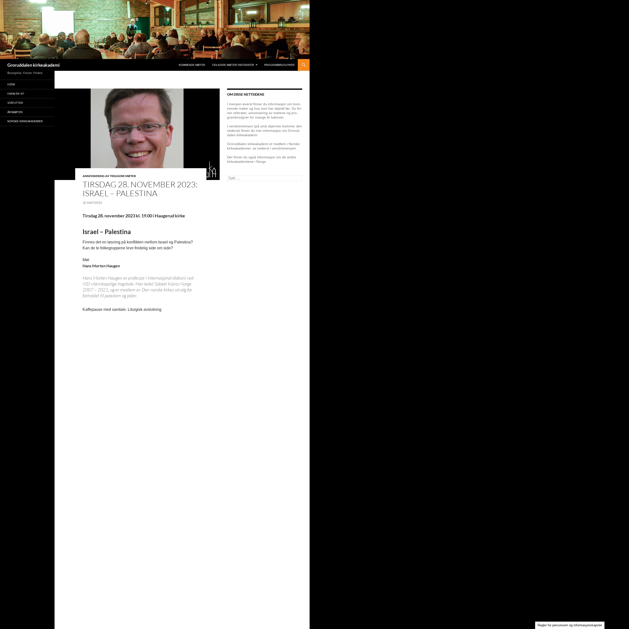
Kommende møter (192, 64)
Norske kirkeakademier (25, 121)
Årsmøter (15, 112)
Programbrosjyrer (279, 64)
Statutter (15, 102)
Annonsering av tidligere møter (109, 176)
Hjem (11, 84)
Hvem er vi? (15, 93)
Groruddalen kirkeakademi (33, 65)
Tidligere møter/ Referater (233, 64)
